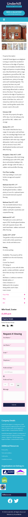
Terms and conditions (7, 453)
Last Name (7, 345)
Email (5, 352)
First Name (7, 337)
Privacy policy (5, 449)
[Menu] (4, 19)
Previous (5, 32)
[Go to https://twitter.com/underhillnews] (16, 501)
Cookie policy (5, 456)
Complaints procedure (7, 459)
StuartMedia (17, 514)
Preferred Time (8, 379)
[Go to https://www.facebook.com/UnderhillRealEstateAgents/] (10, 501)
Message (5, 389)
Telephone (7, 360)
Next (22, 32)
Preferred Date (8, 368)
